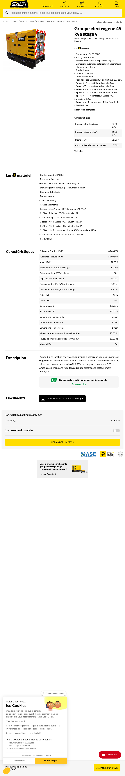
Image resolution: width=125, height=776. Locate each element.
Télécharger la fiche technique (64, 398)
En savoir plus (79, 384)
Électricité (23, 21)
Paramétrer (19, 760)
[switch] (116, 430)
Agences (64, 6)
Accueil (5, 21)
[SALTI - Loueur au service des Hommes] (19, 4)
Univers (14, 21)
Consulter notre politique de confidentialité (23, 733)
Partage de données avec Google (22, 748)
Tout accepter (51, 760)
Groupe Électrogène (36, 21)
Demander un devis (62, 442)
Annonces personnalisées (19, 746)
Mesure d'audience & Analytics (21, 743)
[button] (6, 770)
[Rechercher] (7, 13)
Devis (116, 6)
